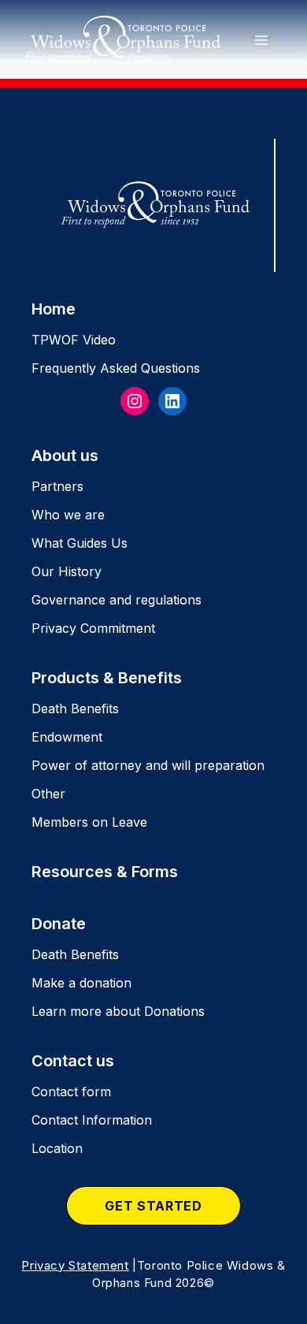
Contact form (71, 1091)
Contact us (72, 1060)
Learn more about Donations (118, 1011)
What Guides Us (79, 543)
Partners (57, 486)
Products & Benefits (106, 677)
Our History (66, 571)
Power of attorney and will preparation (147, 765)
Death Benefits (75, 708)
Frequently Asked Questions (115, 368)
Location (57, 1148)
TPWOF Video (73, 340)
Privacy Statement (74, 1265)
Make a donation (81, 983)
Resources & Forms (104, 871)
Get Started (153, 1206)
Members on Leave (89, 822)
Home (53, 308)
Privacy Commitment (93, 628)
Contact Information (91, 1120)
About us (64, 455)
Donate (58, 923)
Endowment (66, 737)
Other (48, 793)
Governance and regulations (116, 600)
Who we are (68, 515)
